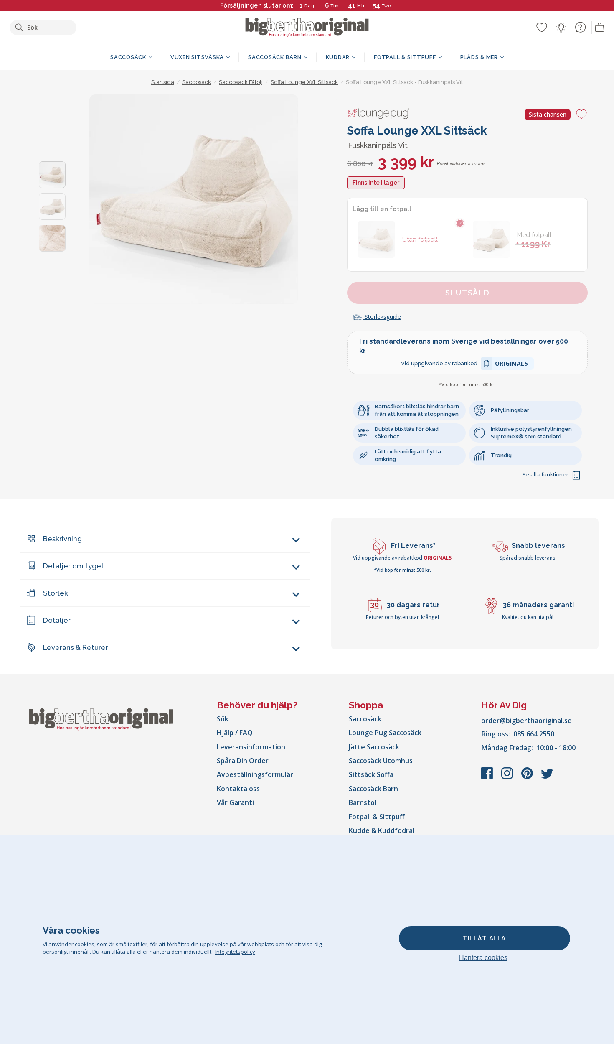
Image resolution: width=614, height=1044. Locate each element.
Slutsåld (467, 292)
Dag (309, 5)
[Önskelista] (541, 27)
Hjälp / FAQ (235, 732)
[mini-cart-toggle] (600, 27)
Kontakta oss (238, 788)
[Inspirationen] (561, 27)
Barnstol (362, 802)
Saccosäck (365, 718)
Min (361, 5)
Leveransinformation (251, 746)
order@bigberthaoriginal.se (526, 720)
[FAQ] (580, 27)
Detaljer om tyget (73, 566)
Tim (334, 5)
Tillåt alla (484, 938)
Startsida (162, 82)
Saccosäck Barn (373, 788)
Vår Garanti (235, 802)
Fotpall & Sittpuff (377, 816)
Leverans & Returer (75, 647)
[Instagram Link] (508, 777)
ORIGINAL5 (511, 364)
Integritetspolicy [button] (235, 951)
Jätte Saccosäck (374, 746)
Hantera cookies (483, 957)
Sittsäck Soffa (371, 774)
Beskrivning (62, 539)
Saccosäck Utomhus (381, 760)
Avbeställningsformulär (255, 774)
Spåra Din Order (243, 760)
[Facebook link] (488, 777)
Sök (222, 718)
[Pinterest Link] (528, 777)
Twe (386, 5)
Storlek (55, 593)
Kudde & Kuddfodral (381, 830)
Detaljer (57, 620)
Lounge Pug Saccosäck (385, 732)
